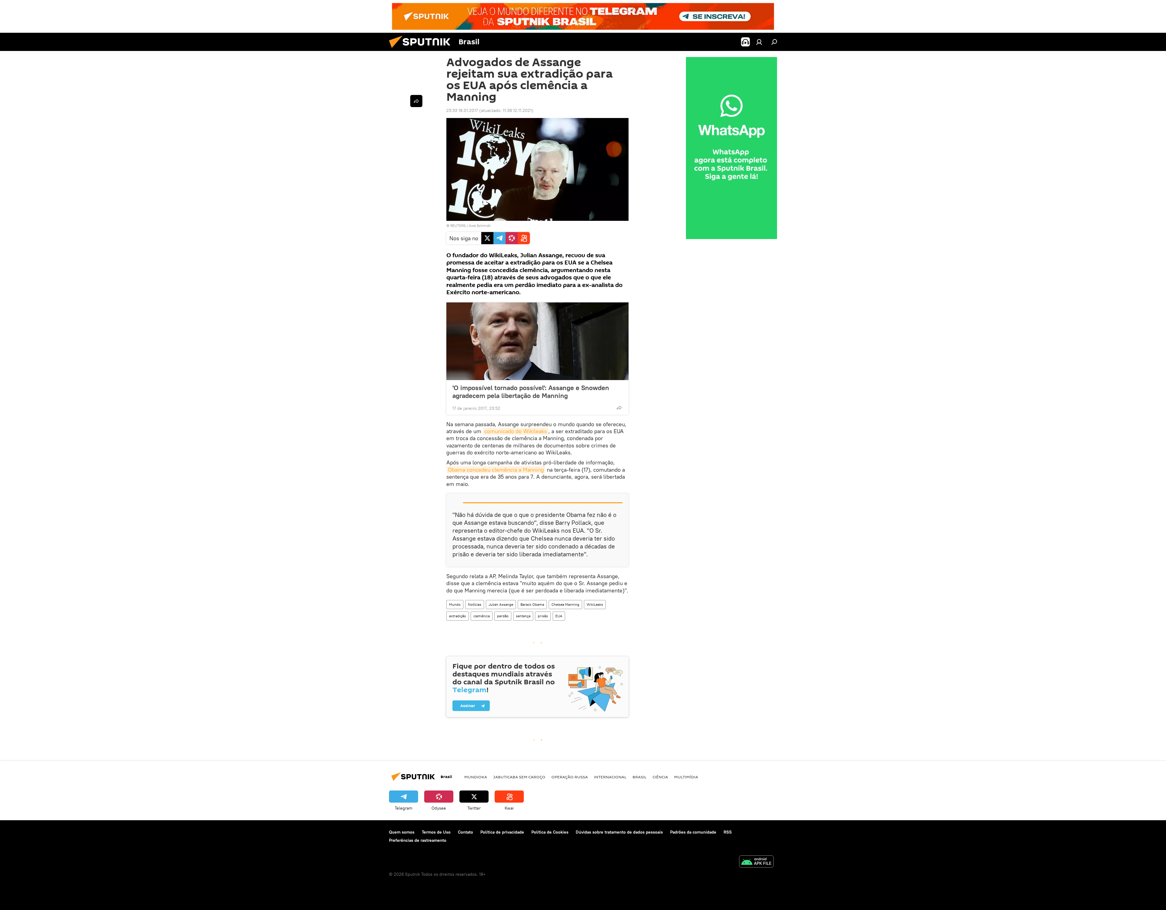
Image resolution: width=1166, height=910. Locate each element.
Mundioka (475, 777)
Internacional (610, 777)
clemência (481, 616)
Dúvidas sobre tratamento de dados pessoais (619, 832)
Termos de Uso (436, 832)
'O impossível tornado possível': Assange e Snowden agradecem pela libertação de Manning (530, 391)
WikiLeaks (595, 604)
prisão (543, 616)
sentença (523, 616)
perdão (503, 616)
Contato (465, 832)
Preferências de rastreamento (417, 840)
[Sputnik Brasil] (422, 49)
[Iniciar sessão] (759, 42)
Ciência (660, 777)
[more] (619, 408)
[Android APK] (756, 862)
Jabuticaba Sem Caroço (519, 777)
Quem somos (401, 832)
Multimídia (686, 777)
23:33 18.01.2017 (462, 110)
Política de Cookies (549, 832)
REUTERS (457, 225)
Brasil (639, 777)
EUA (558, 616)
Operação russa (569, 777)
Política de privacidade (502, 832)
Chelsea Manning (565, 604)
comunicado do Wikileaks (515, 431)
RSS (728, 832)
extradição (457, 616)
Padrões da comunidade (693, 832)
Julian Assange (501, 604)
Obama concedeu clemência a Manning (496, 469)
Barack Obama (532, 604)
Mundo (455, 604)
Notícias (474, 604)
